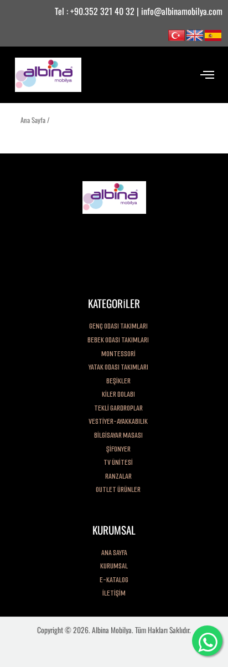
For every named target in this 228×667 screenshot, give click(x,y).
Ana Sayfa (32, 120)
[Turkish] (176, 34)
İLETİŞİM (114, 593)
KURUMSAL (114, 566)
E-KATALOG (114, 579)
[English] (194, 34)
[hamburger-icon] (207, 74)
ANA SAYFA (114, 552)
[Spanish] (213, 34)
